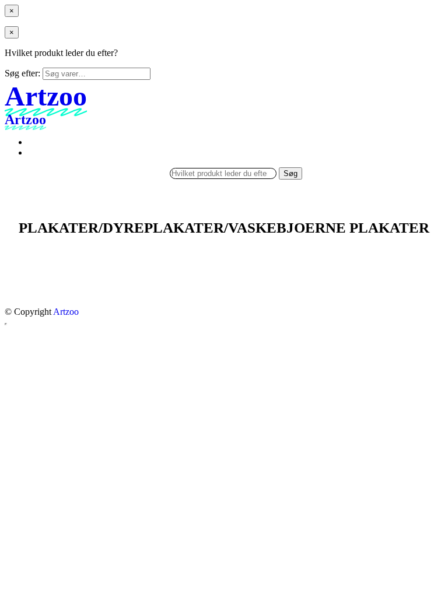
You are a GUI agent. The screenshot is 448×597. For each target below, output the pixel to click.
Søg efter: (22, 73)
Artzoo (66, 312)
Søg (291, 173)
